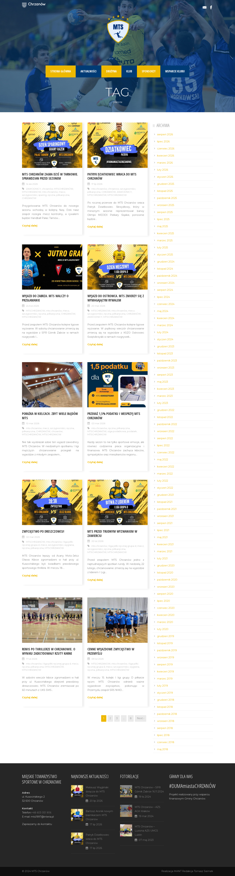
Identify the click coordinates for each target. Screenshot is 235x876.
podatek (132, 431)
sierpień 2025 (165, 212)
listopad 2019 (165, 643)
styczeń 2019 (165, 692)
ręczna (51, 195)
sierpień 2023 (165, 374)
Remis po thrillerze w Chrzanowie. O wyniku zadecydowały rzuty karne (48, 651)
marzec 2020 (165, 622)
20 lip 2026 (96, 800)
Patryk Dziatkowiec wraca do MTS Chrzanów (111, 176)
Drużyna (111, 71)
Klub (129, 71)
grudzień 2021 (165, 494)
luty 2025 (162, 247)
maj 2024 (162, 311)
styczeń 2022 (165, 487)
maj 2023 (162, 381)
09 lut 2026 (98, 658)
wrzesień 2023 (165, 367)
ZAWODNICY (33, 188)
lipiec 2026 (163, 141)
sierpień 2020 (165, 593)
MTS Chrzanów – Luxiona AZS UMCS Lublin (146, 830)
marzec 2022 (165, 473)
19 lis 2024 (145, 796)
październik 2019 (167, 650)
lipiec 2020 (163, 600)
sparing (42, 195)
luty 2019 (162, 685)
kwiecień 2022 (165, 466)
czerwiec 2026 (165, 148)
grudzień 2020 (166, 565)
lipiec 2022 (163, 445)
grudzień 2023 (165, 346)
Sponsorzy (149, 71)
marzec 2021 (164, 551)
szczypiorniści (29, 195)
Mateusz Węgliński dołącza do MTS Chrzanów (97, 791)
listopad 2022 (165, 417)
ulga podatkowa (117, 431)
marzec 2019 (165, 678)
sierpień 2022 (165, 438)
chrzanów (47, 188)
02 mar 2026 (33, 537)
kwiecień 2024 (165, 318)
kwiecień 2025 (165, 233)
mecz (62, 191)
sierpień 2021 (165, 523)
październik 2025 (167, 198)
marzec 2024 (165, 325)
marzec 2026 (165, 162)
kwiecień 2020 (165, 615)
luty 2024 (162, 332)
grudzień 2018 (165, 699)
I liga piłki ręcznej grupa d (122, 546)
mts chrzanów (50, 191)
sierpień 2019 (165, 664)
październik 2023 (167, 360)
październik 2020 (167, 579)
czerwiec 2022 (165, 452)
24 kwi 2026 (32, 305)
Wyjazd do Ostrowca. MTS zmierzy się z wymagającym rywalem (115, 298)
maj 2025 (162, 226)
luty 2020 (162, 629)
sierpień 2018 (165, 728)
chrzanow (113, 188)
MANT (177, 871)
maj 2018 (162, 749)
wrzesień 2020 (166, 586)
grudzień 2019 (165, 636)
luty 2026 (162, 169)
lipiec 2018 (163, 735)
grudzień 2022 (165, 410)
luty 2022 (162, 480)
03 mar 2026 (98, 423)
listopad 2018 (165, 706)
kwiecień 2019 (165, 671)
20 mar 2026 (98, 305)
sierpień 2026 (165, 134)
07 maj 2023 (146, 840)
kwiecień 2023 (165, 388)
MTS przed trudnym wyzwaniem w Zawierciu (112, 533)
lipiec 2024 (163, 297)
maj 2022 (162, 459)
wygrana (69, 544)
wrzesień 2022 (165, 431)
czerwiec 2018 (165, 742)
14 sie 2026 (32, 184)
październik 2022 (167, 424)
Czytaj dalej (29, 225)
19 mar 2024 (146, 816)
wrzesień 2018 (165, 721)
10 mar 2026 (32, 423)
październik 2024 (167, 275)
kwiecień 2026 (165, 155)
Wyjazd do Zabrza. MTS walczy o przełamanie (45, 298)
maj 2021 (162, 537)
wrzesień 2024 (165, 282)
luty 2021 (162, 558)
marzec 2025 (165, 240)
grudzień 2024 (165, 261)
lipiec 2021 (163, 530)
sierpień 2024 (165, 289)
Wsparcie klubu (175, 71)
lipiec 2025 (163, 219)
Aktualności (89, 71)
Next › (140, 718)
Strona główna (60, 71)
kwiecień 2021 (165, 544)
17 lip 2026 (97, 184)
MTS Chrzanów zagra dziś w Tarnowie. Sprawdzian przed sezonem (50, 176)
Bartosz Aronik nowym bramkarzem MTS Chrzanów (99, 815)
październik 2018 (167, 714)
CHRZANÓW (29, 198)
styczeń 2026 (165, 176)
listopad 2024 (165, 268)
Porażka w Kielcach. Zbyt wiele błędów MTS (50, 415)
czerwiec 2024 (165, 304)
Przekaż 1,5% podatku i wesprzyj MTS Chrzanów (113, 415)
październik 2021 (167, 509)
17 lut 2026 (31, 658)
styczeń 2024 (165, 339)
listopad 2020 (165, 572)
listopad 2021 (165, 502)
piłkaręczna (62, 195)
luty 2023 (162, 403)
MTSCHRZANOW (31, 191)
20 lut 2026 (97, 541)
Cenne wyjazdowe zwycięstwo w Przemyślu (110, 651)
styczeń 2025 (165, 254)
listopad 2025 (165, 191)
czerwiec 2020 (166, 608)
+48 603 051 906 (41, 812)
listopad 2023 (165, 353)
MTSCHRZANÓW (63, 188)
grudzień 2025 (165, 183)
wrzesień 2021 (165, 516)
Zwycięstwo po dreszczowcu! (43, 531)
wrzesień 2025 (165, 205)
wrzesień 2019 (165, 657)
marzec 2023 (165, 395)
